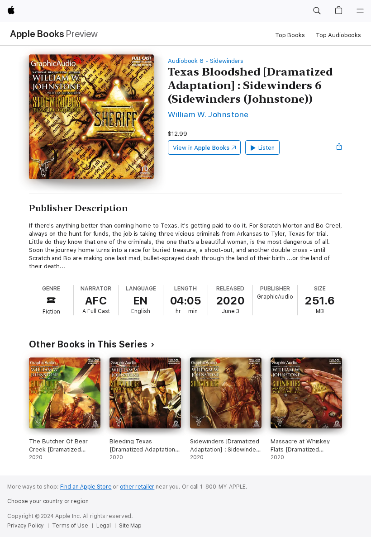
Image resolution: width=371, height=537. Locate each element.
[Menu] (360, 11)
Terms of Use (70, 526)
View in (201, 147)
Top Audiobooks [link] (338, 35)
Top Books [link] (290, 35)
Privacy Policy (25, 526)
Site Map (130, 526)
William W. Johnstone (208, 114)
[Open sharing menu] (339, 147)
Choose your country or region (48, 501)
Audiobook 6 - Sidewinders (205, 60)
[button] (317, 11)
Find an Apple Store (86, 487)
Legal (103, 526)
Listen (266, 147)
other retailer (137, 487)
